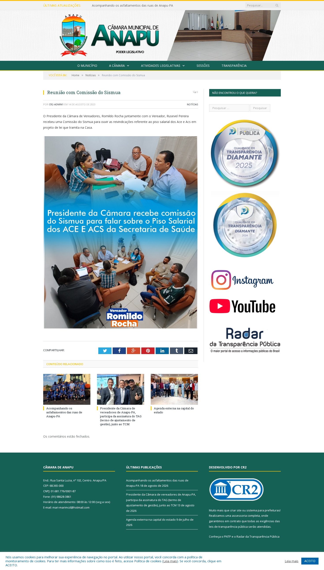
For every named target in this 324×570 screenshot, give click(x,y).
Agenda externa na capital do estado (151, 520)
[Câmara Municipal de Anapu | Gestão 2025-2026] (162, 34)
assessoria (239, 516)
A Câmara (117, 65)
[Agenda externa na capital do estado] (174, 389)
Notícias (192, 104)
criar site (236, 510)
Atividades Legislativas (160, 65)
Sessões (203, 65)
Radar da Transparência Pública (257, 536)
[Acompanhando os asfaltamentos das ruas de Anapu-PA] (66, 389)
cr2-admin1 (56, 104)
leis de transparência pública (228, 527)
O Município (87, 65)
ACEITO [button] (309, 561)
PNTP (227, 536)
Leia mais (170, 561)
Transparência (234, 65)
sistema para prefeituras (263, 510)
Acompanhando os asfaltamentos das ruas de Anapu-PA (64, 412)
